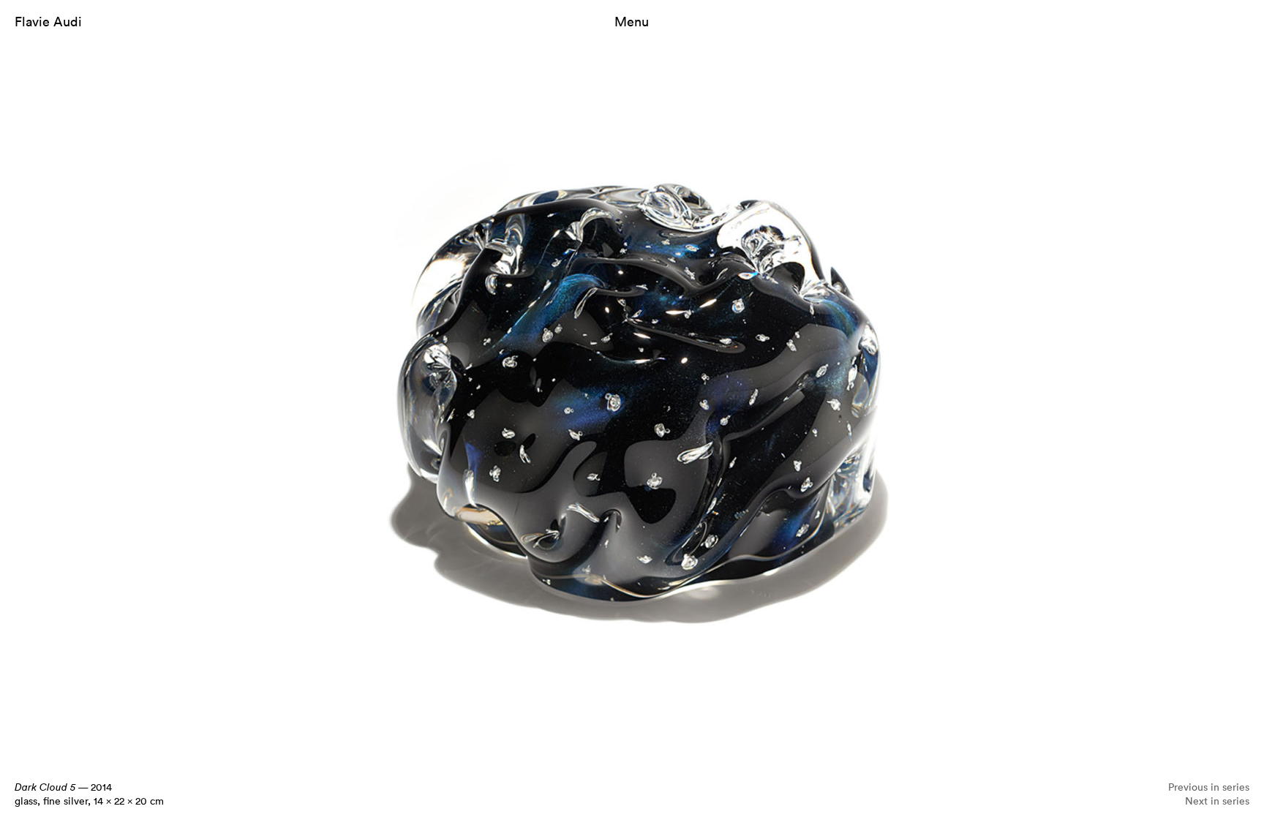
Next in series (1217, 800)
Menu (631, 21)
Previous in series (1208, 787)
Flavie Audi (48, 21)
